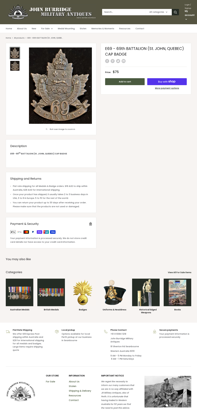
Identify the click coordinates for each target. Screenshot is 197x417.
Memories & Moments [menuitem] (102, 28)
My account (190, 13)
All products (19, 38)
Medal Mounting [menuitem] (66, 28)
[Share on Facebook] (107, 61)
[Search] (175, 12)
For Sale (50, 381)
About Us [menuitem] (22, 28)
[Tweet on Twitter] (118, 61)
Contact (74, 400)
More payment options (167, 88)
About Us (74, 381)
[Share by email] (124, 61)
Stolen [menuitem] (83, 28)
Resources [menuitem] (124, 28)
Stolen (72, 386)
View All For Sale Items (180, 272)
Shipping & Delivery (80, 390)
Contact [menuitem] (139, 28)
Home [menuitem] (9, 28)
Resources (75, 395)
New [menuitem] (34, 28)
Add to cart (125, 81)
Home (8, 38)
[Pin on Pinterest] (113, 61)
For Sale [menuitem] (45, 28)
